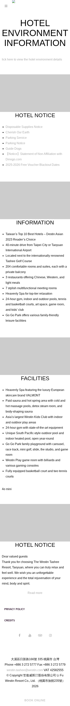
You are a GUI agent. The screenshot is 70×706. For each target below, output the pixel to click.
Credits (9, 620)
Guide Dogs (14, 148)
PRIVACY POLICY (14, 609)
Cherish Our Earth (17, 132)
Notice (13, 153)
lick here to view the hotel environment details (32, 59)
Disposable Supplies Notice (24, 126)
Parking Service (16, 137)
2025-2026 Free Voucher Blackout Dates (33, 164)
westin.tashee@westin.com (25, 670)
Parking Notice (15, 143)
